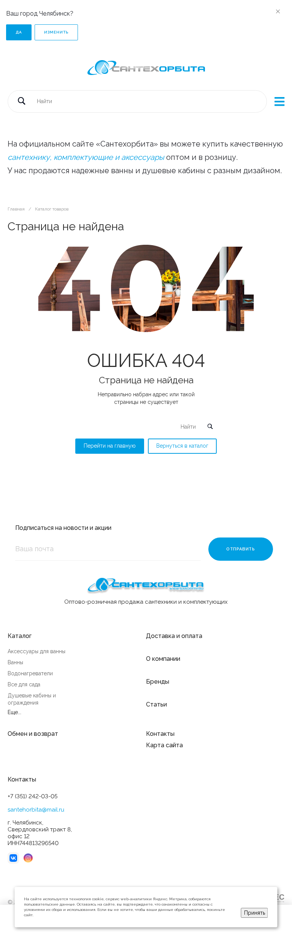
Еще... (14, 712)
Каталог (20, 636)
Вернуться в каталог (182, 446)
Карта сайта (164, 745)
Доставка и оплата (174, 636)
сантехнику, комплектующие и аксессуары (86, 157)
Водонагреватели (30, 673)
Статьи (156, 704)
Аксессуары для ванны (36, 651)
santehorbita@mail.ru (36, 809)
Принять (254, 913)
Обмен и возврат (33, 733)
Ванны (15, 662)
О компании (163, 658)
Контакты (160, 733)
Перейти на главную (110, 446)
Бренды (157, 681)
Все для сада (24, 684)
